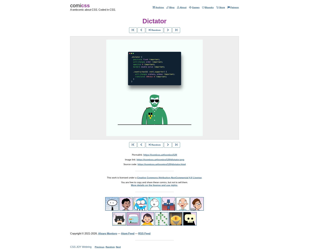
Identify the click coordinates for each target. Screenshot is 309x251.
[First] (133, 30)
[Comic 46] (126, 204)
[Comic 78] (176, 219)
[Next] (168, 30)
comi (80, 5)
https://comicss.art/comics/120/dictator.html (162, 164)
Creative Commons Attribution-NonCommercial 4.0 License (169, 177)
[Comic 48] (154, 204)
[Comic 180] (161, 219)
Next (118, 247)
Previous (99, 247)
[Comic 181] (147, 219)
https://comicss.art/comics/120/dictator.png (160, 159)
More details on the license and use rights (154, 185)
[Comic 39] (197, 204)
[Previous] (141, 30)
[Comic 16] (140, 204)
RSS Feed (144, 233)
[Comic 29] (168, 204)
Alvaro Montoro (107, 233)
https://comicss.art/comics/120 (160, 154)
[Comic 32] (183, 204)
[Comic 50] (119, 219)
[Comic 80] (190, 219)
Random (110, 247)
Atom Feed (127, 233)
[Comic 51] (133, 219)
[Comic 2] (112, 204)
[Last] (176, 30)
